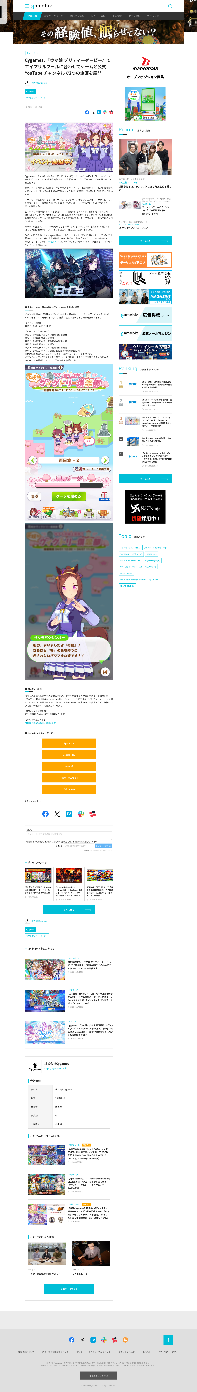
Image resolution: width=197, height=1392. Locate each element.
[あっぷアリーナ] (145, 104)
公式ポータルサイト (69, 777)
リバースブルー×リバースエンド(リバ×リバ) (138, 566)
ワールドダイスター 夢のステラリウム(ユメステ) (139, 579)
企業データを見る (69, 1289)
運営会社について (26, 1352)
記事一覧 (32, 16)
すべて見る (69, 909)
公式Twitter (69, 789)
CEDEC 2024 (151, 554)
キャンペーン (33, 53)
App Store (69, 743)
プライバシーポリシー (169, 1352)
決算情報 (117, 16)
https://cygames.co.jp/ (54, 1068)
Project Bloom (126, 573)
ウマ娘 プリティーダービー (36, 97)
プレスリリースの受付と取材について (94, 1352)
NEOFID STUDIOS (127, 586)
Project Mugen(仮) (152, 560)
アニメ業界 (134, 16)
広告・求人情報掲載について (55, 1352)
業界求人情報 (77, 16)
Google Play (69, 754)
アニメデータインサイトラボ (155, 547)
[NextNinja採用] (145, 507)
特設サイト (53, 241)
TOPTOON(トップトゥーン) (131, 554)
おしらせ (147, 1352)
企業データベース (53, 16)
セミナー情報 (98, 16)
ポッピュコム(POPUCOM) (130, 560)
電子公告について (127, 1352)
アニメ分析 (153, 16)
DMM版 (69, 766)
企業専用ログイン (98, 1375)
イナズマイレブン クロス (130, 547)
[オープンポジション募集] (145, 67)
